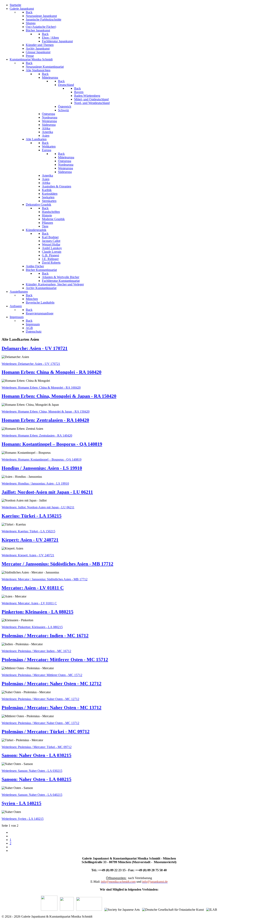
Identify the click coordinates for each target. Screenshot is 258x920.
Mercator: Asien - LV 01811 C (33, 587)
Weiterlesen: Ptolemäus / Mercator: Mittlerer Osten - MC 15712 (42, 675)
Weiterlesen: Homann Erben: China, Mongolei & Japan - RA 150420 (45, 411)
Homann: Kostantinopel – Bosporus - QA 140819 (52, 444)
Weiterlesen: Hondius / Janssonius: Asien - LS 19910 (35, 483)
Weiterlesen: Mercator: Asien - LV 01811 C (29, 603)
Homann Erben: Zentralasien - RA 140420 (45, 420)
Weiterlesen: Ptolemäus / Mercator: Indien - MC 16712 (36, 651)
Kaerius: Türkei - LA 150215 (31, 515)
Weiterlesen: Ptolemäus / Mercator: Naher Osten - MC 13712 (40, 723)
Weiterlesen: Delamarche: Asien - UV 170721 (31, 363)
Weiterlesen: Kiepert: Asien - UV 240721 (28, 555)
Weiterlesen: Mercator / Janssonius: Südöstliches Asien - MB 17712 (44, 579)
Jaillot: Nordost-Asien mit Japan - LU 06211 (47, 492)
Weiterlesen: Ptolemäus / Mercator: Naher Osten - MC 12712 (40, 699)
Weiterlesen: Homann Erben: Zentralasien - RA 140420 (37, 435)
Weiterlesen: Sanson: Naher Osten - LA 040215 (32, 794)
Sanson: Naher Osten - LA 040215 (36, 779)
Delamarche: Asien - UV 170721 (35, 348)
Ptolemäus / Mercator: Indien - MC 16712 (45, 635)
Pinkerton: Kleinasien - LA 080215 (37, 611)
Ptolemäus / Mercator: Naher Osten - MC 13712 (51, 707)
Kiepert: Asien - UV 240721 (30, 539)
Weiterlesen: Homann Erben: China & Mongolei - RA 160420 (41, 387)
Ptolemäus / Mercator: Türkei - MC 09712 (45, 731)
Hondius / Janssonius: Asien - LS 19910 (42, 468)
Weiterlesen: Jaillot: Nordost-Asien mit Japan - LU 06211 (38, 507)
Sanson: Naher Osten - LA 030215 (36, 755)
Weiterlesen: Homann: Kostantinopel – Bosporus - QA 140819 (41, 459)
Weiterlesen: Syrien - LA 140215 (23, 818)
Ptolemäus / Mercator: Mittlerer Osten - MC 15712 (55, 659)
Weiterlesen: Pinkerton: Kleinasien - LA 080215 (32, 627)
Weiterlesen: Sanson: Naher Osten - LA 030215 (32, 770)
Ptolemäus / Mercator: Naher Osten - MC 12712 (51, 683)
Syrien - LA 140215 (21, 803)
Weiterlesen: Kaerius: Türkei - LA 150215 (28, 531)
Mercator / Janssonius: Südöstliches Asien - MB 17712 (57, 563)
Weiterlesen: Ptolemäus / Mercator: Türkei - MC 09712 (37, 747)
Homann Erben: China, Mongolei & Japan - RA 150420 (59, 396)
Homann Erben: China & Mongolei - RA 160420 (51, 372)
